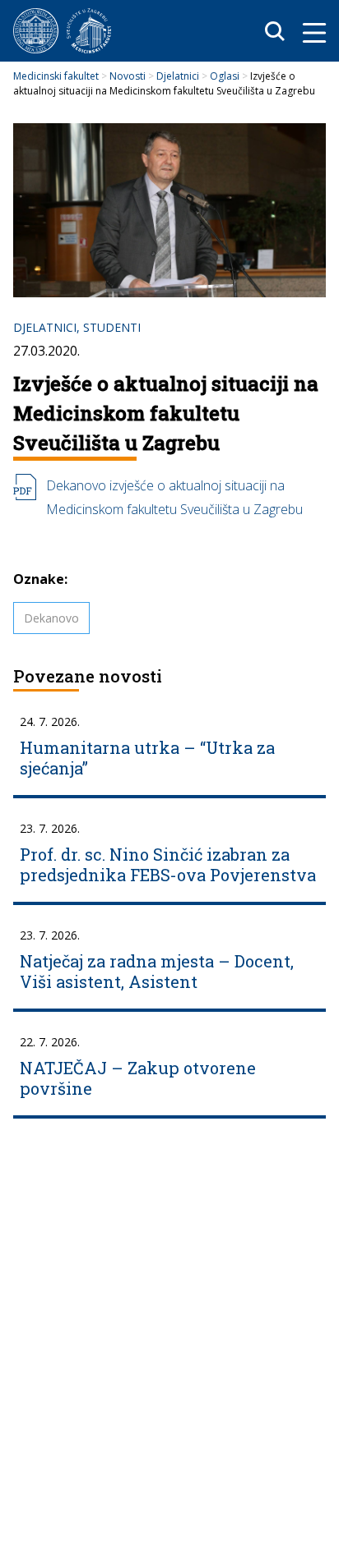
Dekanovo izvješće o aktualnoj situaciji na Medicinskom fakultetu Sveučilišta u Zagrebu (174, 497)
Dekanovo (51, 618)
